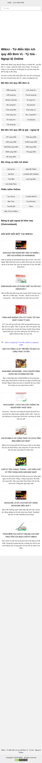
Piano (31, 206)
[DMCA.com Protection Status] (21, 761)
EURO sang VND (31, 142)
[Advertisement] (21, 23)
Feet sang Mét (11, 110)
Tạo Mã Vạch (31, 201)
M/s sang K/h (11, 105)
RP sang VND (11, 157)
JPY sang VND (11, 137)
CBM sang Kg (11, 90)
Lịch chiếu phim (18, 2)
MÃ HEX (11, 174)
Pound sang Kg (31, 95)
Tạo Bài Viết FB (31, 196)
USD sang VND (11, 142)
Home (9, 2)
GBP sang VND (31, 147)
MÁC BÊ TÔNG (31, 169)
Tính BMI (11, 179)
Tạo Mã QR (11, 206)
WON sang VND (11, 152)
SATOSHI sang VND (11, 147)
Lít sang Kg (31, 119)
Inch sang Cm (31, 90)
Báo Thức (11, 201)
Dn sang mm (11, 119)
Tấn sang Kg (11, 124)
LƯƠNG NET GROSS (30, 174)
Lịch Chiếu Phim (11, 184)
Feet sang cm (31, 110)
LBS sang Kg (11, 95)
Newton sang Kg (11, 100)
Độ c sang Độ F (31, 115)
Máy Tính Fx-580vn (11, 211)
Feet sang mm (11, 115)
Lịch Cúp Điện (31, 179)
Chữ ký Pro (11, 169)
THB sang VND (31, 137)
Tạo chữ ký (11, 196)
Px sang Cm (31, 100)
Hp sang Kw (31, 105)
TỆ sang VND (31, 152)
